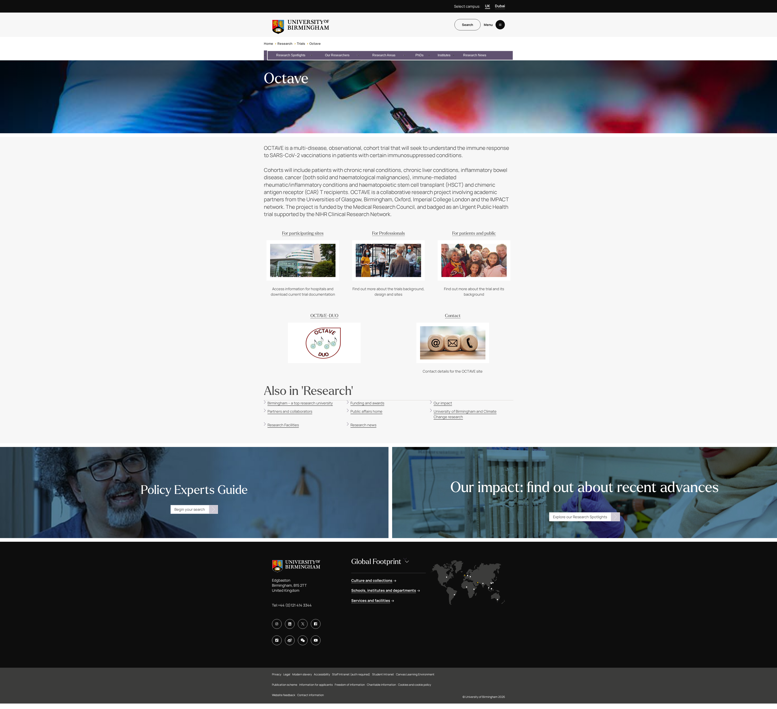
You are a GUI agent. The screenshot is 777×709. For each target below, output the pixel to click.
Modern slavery (302, 674)
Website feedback (283, 695)
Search (467, 24)
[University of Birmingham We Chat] (303, 640)
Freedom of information (350, 685)
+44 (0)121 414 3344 (295, 605)
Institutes (444, 55)
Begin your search (189, 509)
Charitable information (381, 685)
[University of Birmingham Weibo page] (290, 640)
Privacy (276, 674)
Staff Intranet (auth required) (351, 674)
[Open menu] (500, 25)
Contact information (310, 695)
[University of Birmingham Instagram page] (277, 624)
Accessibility (322, 674)
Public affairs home (366, 411)
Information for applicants (316, 685)
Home (268, 43)
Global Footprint (376, 562)
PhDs (419, 55)
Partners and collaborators (289, 411)
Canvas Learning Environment (415, 674)
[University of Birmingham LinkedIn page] (290, 624)
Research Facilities (283, 424)
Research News (474, 55)
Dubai (500, 5)
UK (487, 5)
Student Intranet (383, 674)
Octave (315, 43)
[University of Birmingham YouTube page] (316, 640)
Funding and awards (367, 403)
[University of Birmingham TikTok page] (277, 640)
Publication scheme (284, 685)
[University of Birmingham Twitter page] (303, 624)
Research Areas (383, 55)
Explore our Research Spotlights (580, 516)
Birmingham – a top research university (300, 403)
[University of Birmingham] (300, 24)
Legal (286, 674)
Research (284, 43)
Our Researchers (337, 55)
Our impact (443, 403)
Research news (363, 424)
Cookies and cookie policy (414, 685)
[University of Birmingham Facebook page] (316, 624)
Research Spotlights (290, 55)
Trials (301, 43)
